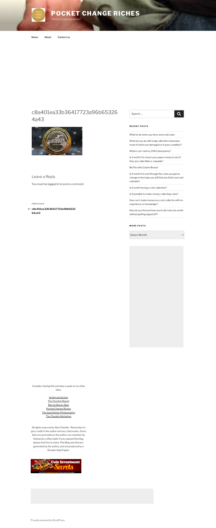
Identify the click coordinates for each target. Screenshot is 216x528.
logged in (53, 184)
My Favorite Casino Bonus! (143, 167)
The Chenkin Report (58, 401)
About (47, 37)
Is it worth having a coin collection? (148, 187)
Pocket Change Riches (95, 13)
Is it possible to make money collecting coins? (153, 193)
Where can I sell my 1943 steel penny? (150, 151)
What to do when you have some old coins (152, 134)
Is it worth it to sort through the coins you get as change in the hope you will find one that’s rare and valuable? (156, 177)
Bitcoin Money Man (58, 404)
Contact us (64, 37)
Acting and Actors (58, 397)
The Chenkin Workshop (58, 416)
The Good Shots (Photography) (58, 412)
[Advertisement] (108, 68)
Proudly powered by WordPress (48, 520)
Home (34, 37)
